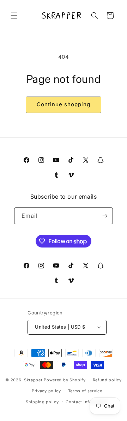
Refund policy (107, 379)
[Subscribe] (105, 215)
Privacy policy (46, 390)
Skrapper (33, 379)
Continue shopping (63, 104)
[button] (14, 15)
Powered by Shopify (65, 379)
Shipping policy (42, 401)
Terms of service (85, 390)
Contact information (87, 401)
